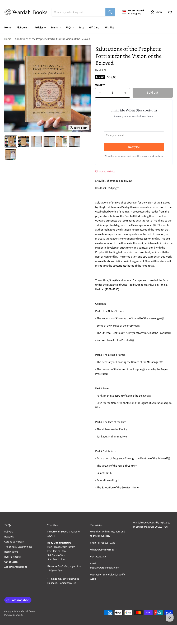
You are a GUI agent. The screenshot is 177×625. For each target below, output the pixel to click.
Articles (39, 27)
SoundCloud (109, 574)
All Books (22, 27)
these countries (101, 536)
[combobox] (78, 12)
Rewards (9, 537)
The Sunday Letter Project (18, 547)
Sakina (102, 70)
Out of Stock (10, 562)
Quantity (100, 85)
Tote (81, 27)
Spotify (121, 574)
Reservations (11, 552)
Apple (93, 579)
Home (7, 27)
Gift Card (94, 27)
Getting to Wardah (14, 542)
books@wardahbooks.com (104, 568)
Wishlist (109, 27)
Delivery (8, 531)
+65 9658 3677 (109, 550)
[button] (157, 12)
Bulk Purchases (12, 557)
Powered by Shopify (13, 615)
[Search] (110, 12)
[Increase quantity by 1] (125, 93)
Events (54, 27)
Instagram (100, 556)
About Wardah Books (15, 567)
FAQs (69, 27)
